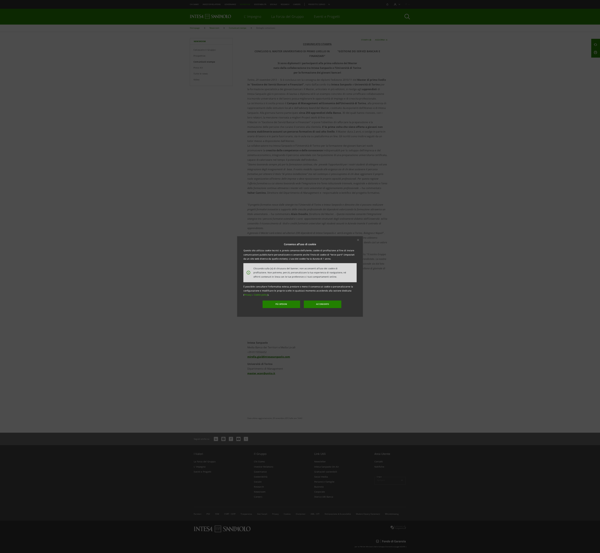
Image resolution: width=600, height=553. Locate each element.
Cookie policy (261, 294)
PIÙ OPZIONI (281, 304)
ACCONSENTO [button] (322, 304)
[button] (358, 240)
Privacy (248, 294)
